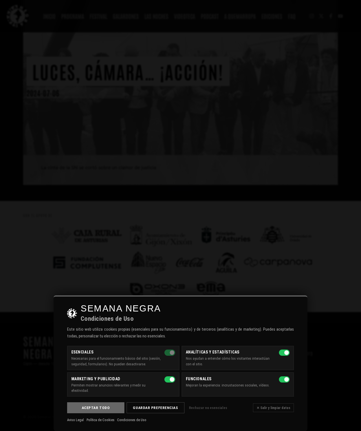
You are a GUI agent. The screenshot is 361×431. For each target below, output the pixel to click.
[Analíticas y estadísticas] (284, 353)
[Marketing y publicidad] (169, 379)
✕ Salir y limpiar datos (273, 408)
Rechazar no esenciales (208, 408)
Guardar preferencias (155, 407)
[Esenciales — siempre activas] (169, 353)
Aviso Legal (75, 420)
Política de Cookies (101, 420)
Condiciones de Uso (131, 420)
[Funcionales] (284, 379)
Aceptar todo (96, 407)
